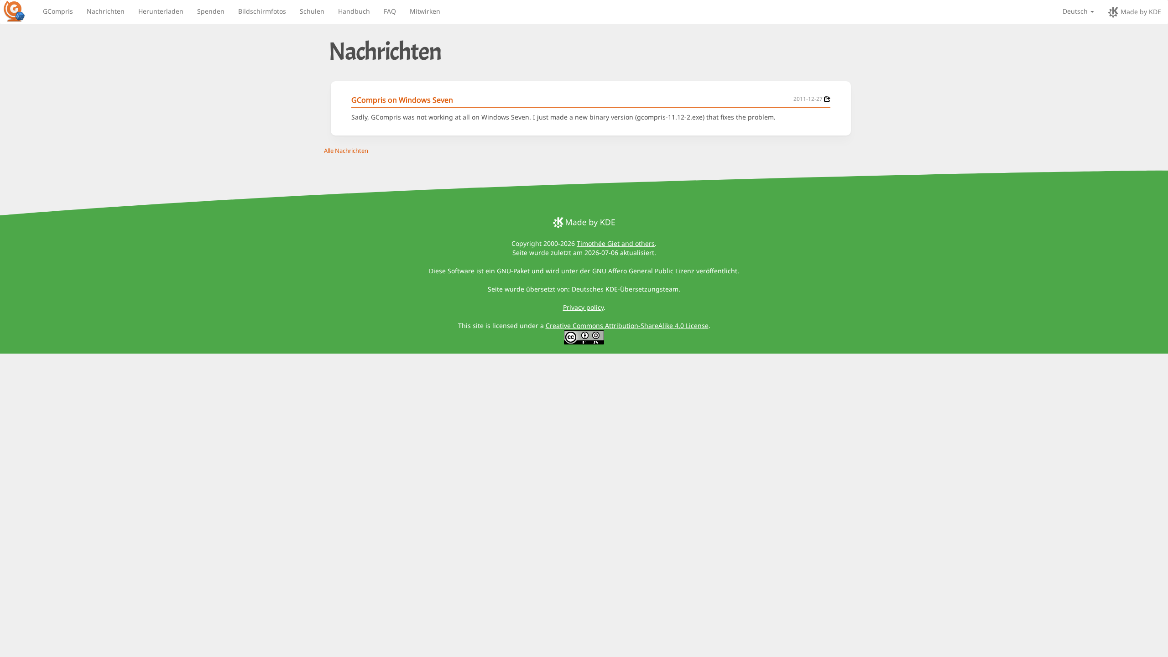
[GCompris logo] (19, 11)
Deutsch (1076, 11)
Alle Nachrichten (346, 150)
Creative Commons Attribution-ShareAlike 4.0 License (627, 325)
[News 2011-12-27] (827, 99)
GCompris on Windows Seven (402, 100)
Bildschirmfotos (262, 11)
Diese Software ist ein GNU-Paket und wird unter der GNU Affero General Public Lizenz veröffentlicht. (584, 270)
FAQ (390, 11)
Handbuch (354, 11)
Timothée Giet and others (616, 243)
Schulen (312, 11)
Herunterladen (160, 11)
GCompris (58, 11)
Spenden (210, 11)
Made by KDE (1140, 11)
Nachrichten (106, 11)
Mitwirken (425, 11)
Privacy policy (583, 307)
